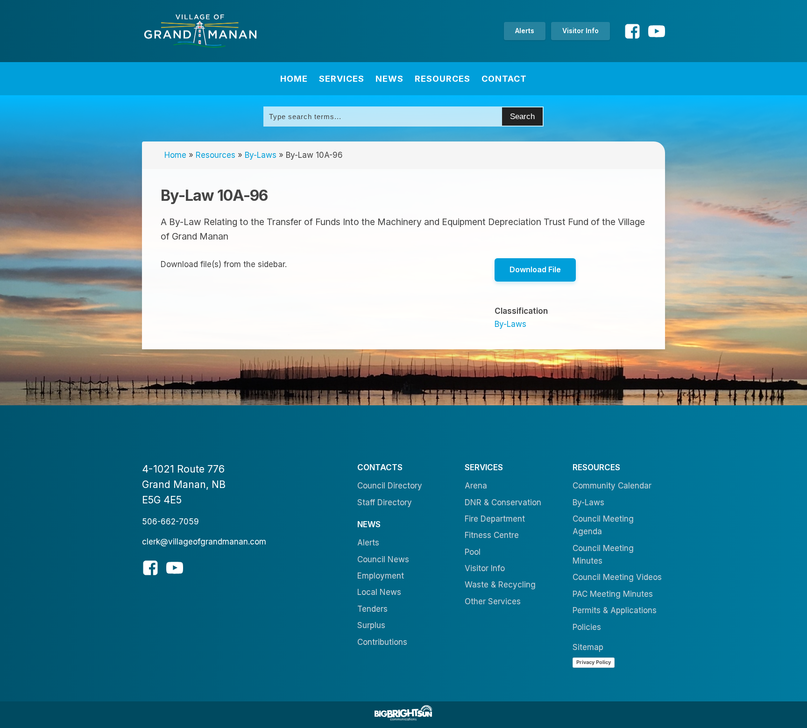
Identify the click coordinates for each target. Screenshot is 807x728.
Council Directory (389, 485)
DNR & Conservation (503, 502)
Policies (587, 627)
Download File (535, 269)
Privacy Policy (593, 662)
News (389, 79)
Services (341, 79)
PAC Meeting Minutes (613, 594)
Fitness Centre (492, 535)
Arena (476, 485)
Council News (383, 559)
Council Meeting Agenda (603, 525)
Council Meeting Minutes (603, 554)
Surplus (371, 625)
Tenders (372, 609)
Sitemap (588, 647)
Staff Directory (384, 502)
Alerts (524, 31)
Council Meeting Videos (617, 577)
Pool (473, 552)
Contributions (382, 642)
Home (294, 79)
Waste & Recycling (500, 584)
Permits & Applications (615, 610)
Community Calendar (612, 485)
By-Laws (260, 155)
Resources (442, 79)
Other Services (493, 601)
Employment (380, 575)
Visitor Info (580, 31)
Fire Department (495, 518)
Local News (379, 592)
